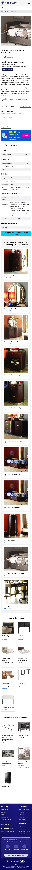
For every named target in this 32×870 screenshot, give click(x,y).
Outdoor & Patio (6, 819)
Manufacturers (23, 817)
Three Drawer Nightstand (14, 408)
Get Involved (22, 812)
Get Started (26, 135)
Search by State (6, 834)
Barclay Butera (6, 664)
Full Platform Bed (12, 474)
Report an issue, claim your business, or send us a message (16, 233)
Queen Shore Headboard (22, 659)
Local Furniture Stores (7, 831)
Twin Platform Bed (12, 507)
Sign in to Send (6, 127)
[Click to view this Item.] (16, 261)
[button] (30, 2)
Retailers (21, 814)
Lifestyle (5, 639)
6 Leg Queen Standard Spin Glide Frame (7, 738)
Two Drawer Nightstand (13, 375)
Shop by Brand (5, 824)
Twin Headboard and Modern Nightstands (7, 685)
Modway (21, 639)
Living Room (4, 809)
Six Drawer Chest (12, 276)
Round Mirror (11, 309)
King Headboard (5, 637)
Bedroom (4, 812)
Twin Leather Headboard (14, 573)
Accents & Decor (6, 822)
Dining (3, 814)
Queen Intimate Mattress (6, 763)
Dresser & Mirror (12, 342)
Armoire (9, 540)
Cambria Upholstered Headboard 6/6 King (7, 660)
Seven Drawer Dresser (13, 441)
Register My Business (16, 855)
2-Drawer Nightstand (23, 736)
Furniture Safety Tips (25, 831)
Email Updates (23, 834)
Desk (9, 606)
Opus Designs (9, 57)
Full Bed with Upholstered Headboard (22, 763)
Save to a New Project (25, 106)
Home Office (5, 817)
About (20, 826)
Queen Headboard (21, 637)
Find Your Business (24, 809)
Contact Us (22, 829)
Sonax (20, 662)
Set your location (7, 69)
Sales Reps (22, 819)
